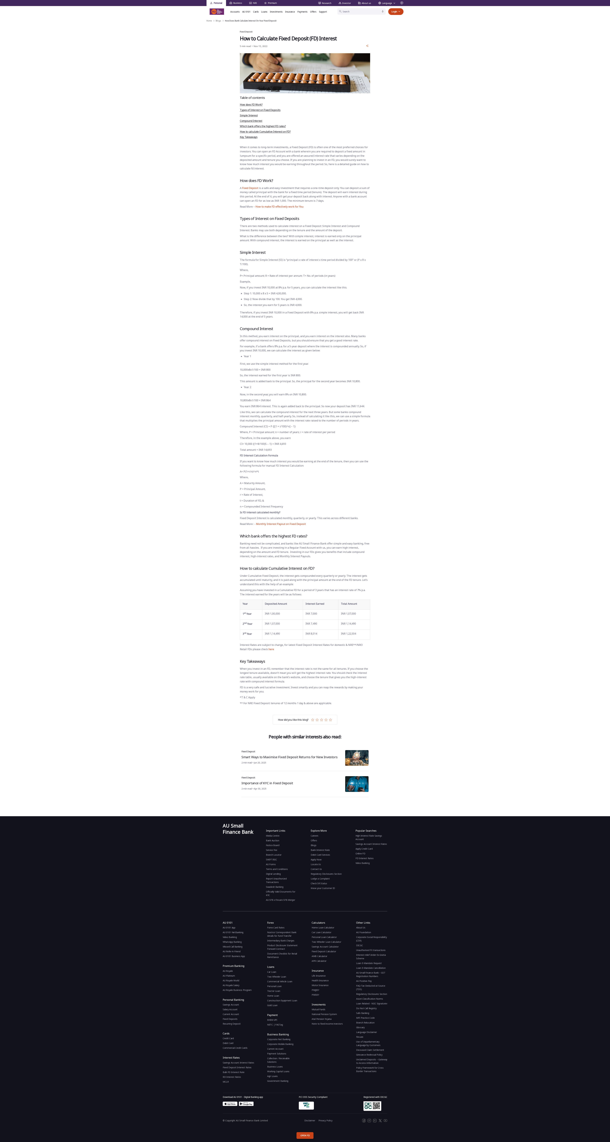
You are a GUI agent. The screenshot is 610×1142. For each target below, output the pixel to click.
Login (394, 11)
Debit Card (228, 1043)
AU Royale (228, 970)
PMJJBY (315, 990)
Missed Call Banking (232, 946)
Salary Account (230, 1009)
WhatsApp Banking (232, 941)
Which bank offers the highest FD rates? (263, 126)
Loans (264, 11)
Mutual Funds (318, 1009)
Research (326, 3)
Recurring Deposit (232, 1023)
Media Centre (272, 835)
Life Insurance (319, 975)
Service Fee (271, 849)
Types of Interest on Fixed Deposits (260, 110)
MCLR (226, 1081)
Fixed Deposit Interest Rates (237, 1067)
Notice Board (272, 845)
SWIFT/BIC (271, 859)
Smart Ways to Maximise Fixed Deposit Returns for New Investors (289, 757)
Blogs (313, 845)
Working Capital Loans (278, 1071)
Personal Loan (274, 986)
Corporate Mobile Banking (280, 1044)
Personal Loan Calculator (324, 937)
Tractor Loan (273, 990)
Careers (314, 835)
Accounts (235, 11)
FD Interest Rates (365, 858)
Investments (276, 11)
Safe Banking (362, 1013)
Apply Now (316, 859)
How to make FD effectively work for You (279, 206)
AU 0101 (246, 11)
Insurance (290, 11)
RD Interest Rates (232, 1076)
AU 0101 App (229, 927)
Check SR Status (319, 883)
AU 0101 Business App (234, 956)
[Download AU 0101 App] (246, 1104)
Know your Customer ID (323, 888)
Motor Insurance (320, 985)
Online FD (361, 853)
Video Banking (362, 863)
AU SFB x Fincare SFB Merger (280, 899)
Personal (218, 2)
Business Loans (275, 1066)
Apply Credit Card (364, 848)
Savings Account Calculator (325, 946)
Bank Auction (272, 840)
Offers (313, 11)
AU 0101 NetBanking (233, 932)
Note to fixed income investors (327, 1023)
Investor (346, 3)
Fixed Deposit (250, 188)
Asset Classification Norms (369, 998)
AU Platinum (229, 975)
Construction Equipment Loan (282, 1000)
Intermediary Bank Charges (280, 940)
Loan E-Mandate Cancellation (371, 967)
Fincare (359, 1036)
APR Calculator (319, 960)
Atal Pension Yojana (322, 1018)
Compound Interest (251, 121)
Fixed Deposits (230, 1018)
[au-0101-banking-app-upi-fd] (230, 1104)
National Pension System (324, 1014)
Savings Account (231, 1004)
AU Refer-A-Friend (231, 951)
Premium (272, 2)
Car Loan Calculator (321, 932)
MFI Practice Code (365, 1017)
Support (323, 11)
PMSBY (315, 994)
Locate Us (316, 864)
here (271, 649)
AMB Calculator (319, 956)
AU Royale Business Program (237, 990)
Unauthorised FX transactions (371, 950)
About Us (360, 927)
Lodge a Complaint (320, 878)
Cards (256, 11)
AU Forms (271, 864)
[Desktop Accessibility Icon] (401, 3)
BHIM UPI (272, 1019)
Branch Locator (273, 854)
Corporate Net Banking (278, 1039)
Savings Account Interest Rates (371, 843)
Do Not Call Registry (366, 1008)
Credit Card (228, 1038)
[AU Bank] (217, 11)
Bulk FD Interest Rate (233, 1072)
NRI (255, 2)
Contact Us (316, 869)
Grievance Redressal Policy (369, 1054)
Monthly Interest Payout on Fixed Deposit (281, 524)
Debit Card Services (320, 854)
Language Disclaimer (366, 1032)
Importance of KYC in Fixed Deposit (267, 783)
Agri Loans (272, 1076)
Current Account (231, 1014)
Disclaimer (309, 1120)
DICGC (359, 945)
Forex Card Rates (276, 927)
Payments (302, 11)
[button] (367, 46)
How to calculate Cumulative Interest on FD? (265, 131)
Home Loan (273, 995)
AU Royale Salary (231, 985)
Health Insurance (320, 980)
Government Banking (277, 1080)
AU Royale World (231, 980)
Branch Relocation (365, 1022)
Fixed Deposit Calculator (324, 951)
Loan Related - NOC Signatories (372, 1003)
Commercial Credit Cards (235, 1047)
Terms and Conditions (277, 869)
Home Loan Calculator (323, 927)
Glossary (360, 1027)
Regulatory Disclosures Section (326, 873)
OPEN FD (305, 1135)
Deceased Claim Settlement (370, 1049)
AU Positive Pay (364, 980)
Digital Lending (273, 873)
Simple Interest (249, 115)
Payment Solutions (276, 1053)
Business (237, 2)
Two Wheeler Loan (276, 976)
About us (366, 3)
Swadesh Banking (274, 886)
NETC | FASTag (275, 1024)
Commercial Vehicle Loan (279, 981)
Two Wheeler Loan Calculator (326, 941)
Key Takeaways (249, 137)
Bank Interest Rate (320, 849)
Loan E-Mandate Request (369, 963)
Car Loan (271, 971)
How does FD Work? (251, 104)
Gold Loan (272, 1005)
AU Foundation (363, 932)
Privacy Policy (325, 1120)
